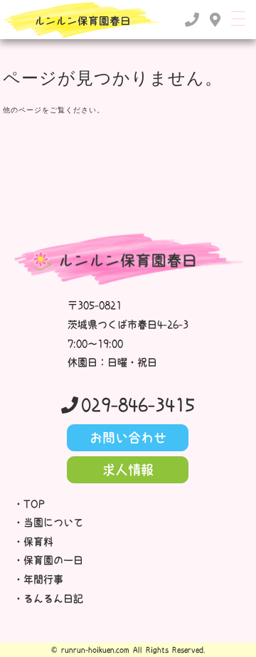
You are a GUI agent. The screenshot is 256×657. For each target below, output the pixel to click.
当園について (53, 522)
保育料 (38, 542)
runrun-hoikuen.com (95, 649)
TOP (34, 504)
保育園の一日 (53, 560)
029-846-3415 (138, 405)
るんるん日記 (53, 599)
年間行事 (43, 579)
